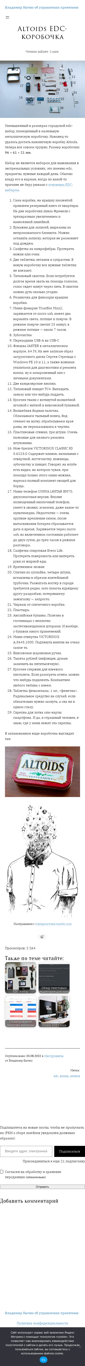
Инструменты (54, 1056)
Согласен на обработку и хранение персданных (33, 1174)
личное (75, 1076)
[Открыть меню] (7, 17)
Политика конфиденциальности (42, 1323)
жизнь (64, 1076)
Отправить (42, 1186)
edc (56, 1076)
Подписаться (69, 1151)
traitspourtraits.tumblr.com (53, 924)
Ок (43, 1359)
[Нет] (80, 1347)
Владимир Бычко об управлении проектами (42, 7)
